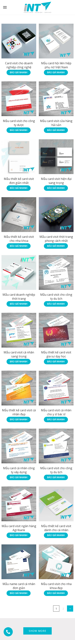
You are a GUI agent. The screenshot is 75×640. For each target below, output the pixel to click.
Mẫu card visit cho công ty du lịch (56, 297)
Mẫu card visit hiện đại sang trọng (56, 181)
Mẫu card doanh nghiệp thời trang (19, 297)
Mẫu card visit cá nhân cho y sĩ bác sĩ (56, 412)
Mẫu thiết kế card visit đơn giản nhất (19, 181)
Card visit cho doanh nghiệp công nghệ (19, 65)
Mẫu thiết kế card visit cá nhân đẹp (19, 412)
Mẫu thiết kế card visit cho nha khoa (19, 239)
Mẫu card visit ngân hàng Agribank (19, 528)
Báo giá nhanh (18, 72)
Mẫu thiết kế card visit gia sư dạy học (56, 354)
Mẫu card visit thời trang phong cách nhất (56, 239)
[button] (8, 631)
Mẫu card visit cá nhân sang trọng (19, 354)
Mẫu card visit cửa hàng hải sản (56, 123)
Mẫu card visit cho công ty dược (19, 123)
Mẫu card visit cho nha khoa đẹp (56, 586)
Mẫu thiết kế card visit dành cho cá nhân (56, 528)
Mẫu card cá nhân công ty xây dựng (19, 470)
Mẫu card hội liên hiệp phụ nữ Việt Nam (56, 65)
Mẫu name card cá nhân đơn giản (19, 586)
